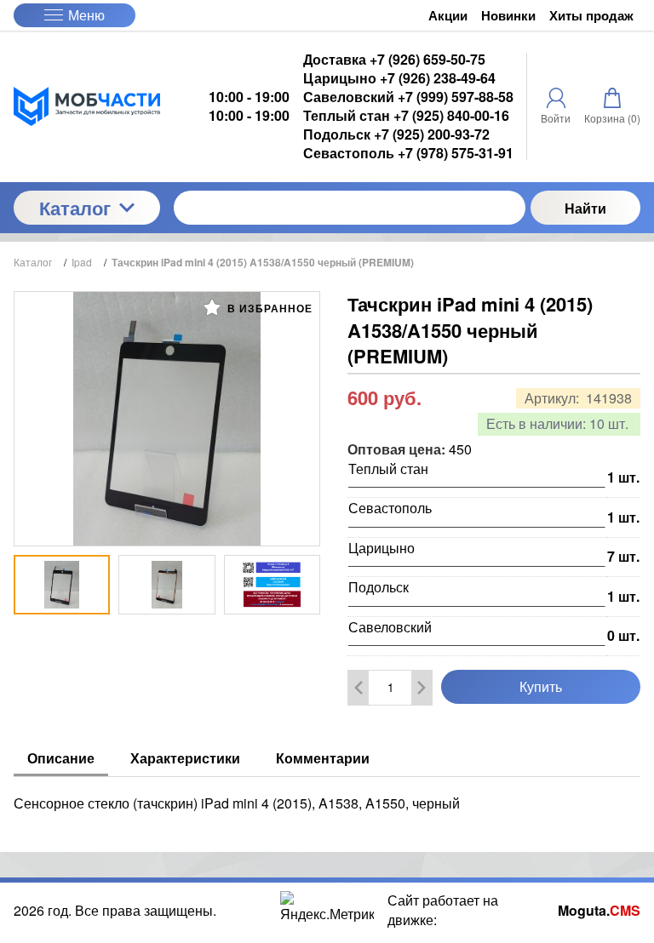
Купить (540, 686)
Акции (448, 16)
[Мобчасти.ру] (87, 106)
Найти (585, 208)
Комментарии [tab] (323, 758)
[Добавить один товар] (421, 688)
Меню (86, 15)
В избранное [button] (268, 308)
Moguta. (599, 910)
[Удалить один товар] (358, 688)
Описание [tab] (61, 758)
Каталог (75, 207)
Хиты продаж (591, 16)
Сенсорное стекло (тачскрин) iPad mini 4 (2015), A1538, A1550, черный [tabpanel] (237, 803)
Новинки (508, 16)
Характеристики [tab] (185, 758)
